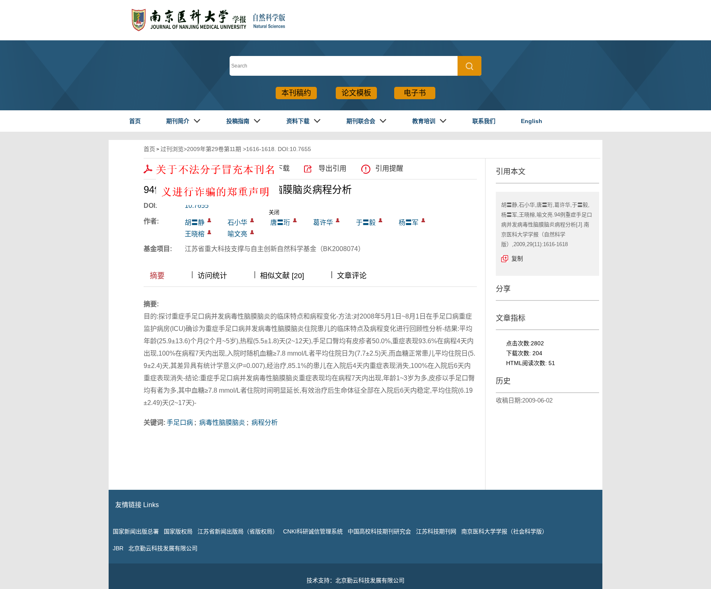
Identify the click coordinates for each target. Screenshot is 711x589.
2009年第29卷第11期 (214, 149)
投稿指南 (237, 121)
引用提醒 (389, 168)
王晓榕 (194, 233)
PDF (165, 168)
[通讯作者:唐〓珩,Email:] (295, 220)
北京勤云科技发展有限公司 (163, 548)
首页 (135, 121)
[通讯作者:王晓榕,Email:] (209, 232)
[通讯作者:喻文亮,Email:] (252, 232)
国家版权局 (178, 531)
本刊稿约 (296, 93)
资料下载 (297, 121)
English (531, 121)
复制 (517, 258)
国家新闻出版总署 (136, 531)
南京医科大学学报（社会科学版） (504, 531)
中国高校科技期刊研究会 (379, 531)
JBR (118, 548)
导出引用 (332, 168)
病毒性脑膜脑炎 (221, 422)
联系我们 (483, 121)
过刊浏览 (172, 149)
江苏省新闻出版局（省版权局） (238, 531)
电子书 (415, 93)
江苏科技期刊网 (436, 531)
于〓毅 (366, 222)
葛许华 (323, 222)
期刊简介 (177, 121)
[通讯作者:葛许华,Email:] (337, 220)
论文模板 (356, 93)
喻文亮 (237, 233)
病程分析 (264, 422)
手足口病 (180, 422)
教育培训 (423, 121)
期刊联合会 (360, 121)
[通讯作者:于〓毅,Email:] (380, 220)
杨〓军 (408, 222)
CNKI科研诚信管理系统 (313, 531)
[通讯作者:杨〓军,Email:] (423, 220)
